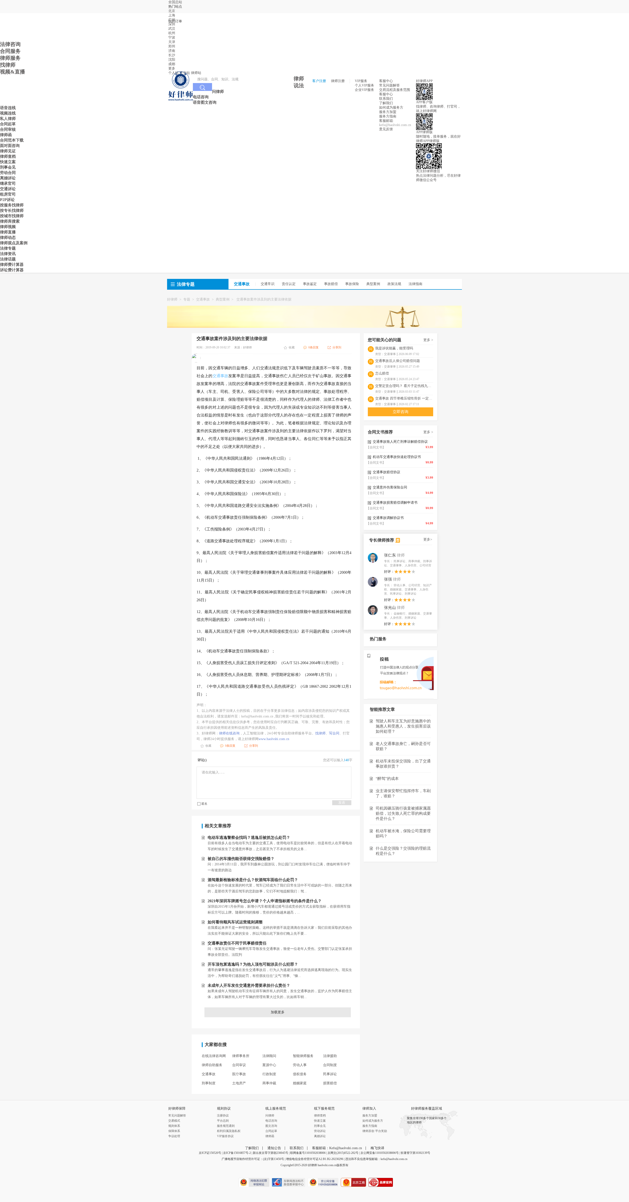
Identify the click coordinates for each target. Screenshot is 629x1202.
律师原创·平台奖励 (374, 1131)
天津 (171, 42)
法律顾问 (269, 1056)
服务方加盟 (387, 112)
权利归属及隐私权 (229, 1131)
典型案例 (373, 284)
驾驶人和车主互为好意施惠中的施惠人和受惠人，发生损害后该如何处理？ (403, 726)
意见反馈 (386, 129)
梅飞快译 (377, 1148)
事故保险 (352, 284)
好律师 (172, 299)
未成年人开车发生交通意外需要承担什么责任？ (249, 985)
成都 (171, 64)
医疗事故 (239, 1074)
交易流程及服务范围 (394, 90)
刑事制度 (208, 1083)
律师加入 (369, 1108)
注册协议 (223, 1115)
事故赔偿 (331, 284)
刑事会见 (320, 1125)
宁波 (171, 37)
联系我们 (386, 98)
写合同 (334, 733)
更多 (171, 68)
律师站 (196, 73)
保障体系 (174, 1131)
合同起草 (271, 1131)
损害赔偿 (330, 1083)
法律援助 (330, 1056)
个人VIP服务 (364, 85)
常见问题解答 (389, 85)
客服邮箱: (386, 121)
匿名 (204, 803)
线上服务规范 (275, 1108)
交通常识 (267, 284)
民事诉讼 (330, 1074)
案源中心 (269, 1065)
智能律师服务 (303, 1056)
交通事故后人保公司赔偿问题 (397, 361)
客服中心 (386, 94)
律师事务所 (240, 1056)
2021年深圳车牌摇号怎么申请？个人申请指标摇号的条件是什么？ (265, 901)
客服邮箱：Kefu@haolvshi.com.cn (337, 1148)
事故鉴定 (310, 284)
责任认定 (289, 284)
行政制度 (269, 1074)
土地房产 (239, 1083)
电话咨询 (271, 1120)
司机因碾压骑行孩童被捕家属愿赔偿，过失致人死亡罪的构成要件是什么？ (403, 813)
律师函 (269, 1136)
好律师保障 (177, 1108)
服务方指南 (387, 116)
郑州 (171, 46)
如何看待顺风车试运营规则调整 (235, 922)
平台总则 (223, 1120)
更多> (427, 539)
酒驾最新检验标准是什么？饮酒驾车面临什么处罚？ (253, 880)
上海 (171, 15)
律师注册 (338, 81)
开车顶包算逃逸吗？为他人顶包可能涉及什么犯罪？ (253, 964)
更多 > (428, 340)
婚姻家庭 (300, 1083)
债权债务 (300, 1074)
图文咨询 (271, 1125)
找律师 (320, 733)
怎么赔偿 (382, 373)
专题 (186, 299)
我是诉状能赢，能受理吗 (394, 348)
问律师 (269, 1115)
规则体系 (174, 1125)
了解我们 (386, 103)
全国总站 (175, 2)
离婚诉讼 (320, 1136)
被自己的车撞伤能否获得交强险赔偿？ (241, 859)
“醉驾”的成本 (387, 778)
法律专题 (186, 284)
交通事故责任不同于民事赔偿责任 (237, 943)
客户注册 (319, 81)
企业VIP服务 (364, 90)
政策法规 (394, 284)
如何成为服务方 (391, 107)
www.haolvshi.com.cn (273, 739)
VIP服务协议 (225, 1136)
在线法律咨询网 (214, 1056)
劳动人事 (300, 1065)
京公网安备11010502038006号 (379, 1153)
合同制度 (330, 1065)
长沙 (171, 55)
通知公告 (274, 1148)
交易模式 (174, 1120)
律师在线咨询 (229, 733)
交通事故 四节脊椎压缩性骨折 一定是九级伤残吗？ (404, 398)
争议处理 (174, 1136)
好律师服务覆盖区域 (426, 1108)
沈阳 (171, 59)
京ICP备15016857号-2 (237, 1153)
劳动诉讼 (320, 1131)
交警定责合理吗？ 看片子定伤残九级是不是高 (404, 386)
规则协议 (224, 1108)
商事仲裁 (269, 1083)
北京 (171, 11)
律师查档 (320, 1115)
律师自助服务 (212, 1065)
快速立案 (320, 1120)
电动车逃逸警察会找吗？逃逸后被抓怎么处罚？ (249, 837)
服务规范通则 (226, 1125)
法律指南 (415, 284)
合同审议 (239, 1065)
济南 (171, 51)
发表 (341, 802)
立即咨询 (400, 412)
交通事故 (203, 299)
